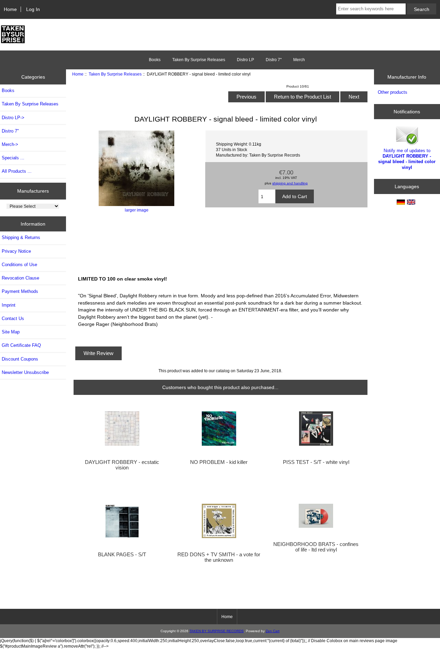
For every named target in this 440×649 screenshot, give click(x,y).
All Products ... (17, 171)
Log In (33, 9)
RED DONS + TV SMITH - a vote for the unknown (218, 557)
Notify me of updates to (407, 159)
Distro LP (245, 59)
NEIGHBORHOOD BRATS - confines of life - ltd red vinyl (316, 547)
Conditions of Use (19, 264)
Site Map (11, 331)
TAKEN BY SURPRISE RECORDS (216, 631)
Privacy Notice (16, 251)
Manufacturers (33, 191)
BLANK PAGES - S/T (122, 554)
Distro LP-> (13, 117)
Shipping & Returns (21, 237)
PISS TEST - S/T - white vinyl (316, 462)
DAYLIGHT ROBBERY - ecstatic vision (122, 464)
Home (10, 9)
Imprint (8, 305)
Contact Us (13, 318)
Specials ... (13, 157)
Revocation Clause (20, 278)
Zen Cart (272, 631)
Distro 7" (274, 59)
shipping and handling (290, 183)
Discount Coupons (20, 359)
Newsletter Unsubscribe (25, 372)
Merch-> (10, 144)
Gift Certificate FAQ (21, 345)
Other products (392, 92)
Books (155, 59)
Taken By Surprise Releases (115, 74)
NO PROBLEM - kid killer (219, 462)
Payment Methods (20, 291)
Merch (299, 59)
